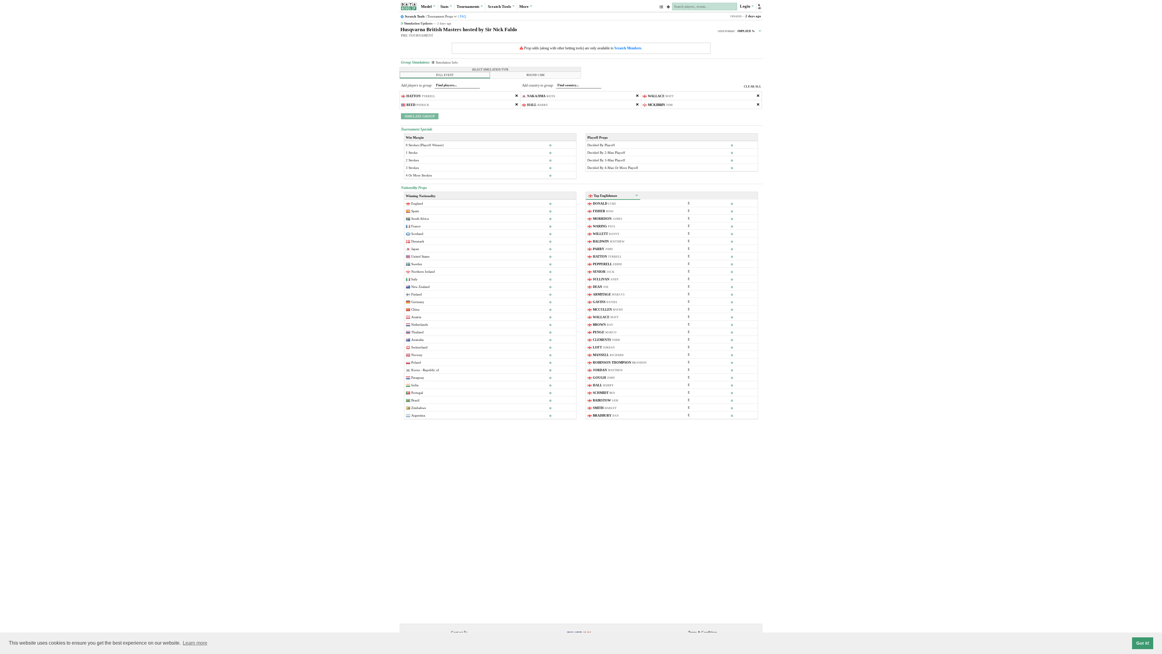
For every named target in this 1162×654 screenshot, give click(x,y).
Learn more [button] (195, 643)
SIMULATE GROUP (420, 116)
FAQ (463, 16)
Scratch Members (628, 48)
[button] (759, 6)
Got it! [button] (1142, 643)
